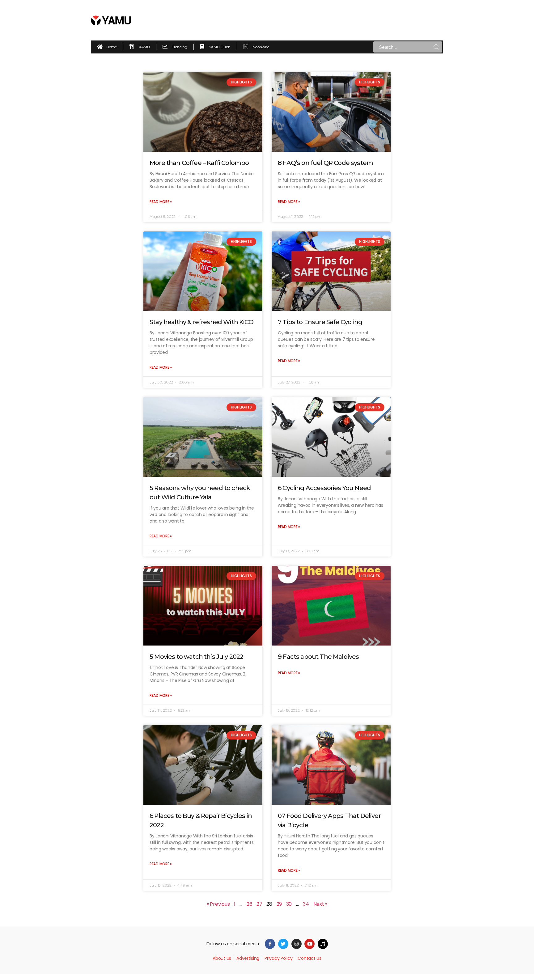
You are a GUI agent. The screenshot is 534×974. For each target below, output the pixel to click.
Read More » (161, 201)
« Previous (218, 904)
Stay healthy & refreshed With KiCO (201, 322)
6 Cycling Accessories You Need (324, 488)
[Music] (323, 944)
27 (259, 904)
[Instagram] (296, 944)
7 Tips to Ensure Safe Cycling (320, 322)
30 (289, 904)
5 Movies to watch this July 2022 (196, 656)
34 (306, 904)
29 (279, 904)
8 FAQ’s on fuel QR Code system (325, 163)
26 (249, 904)
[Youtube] (309, 944)
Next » (320, 904)
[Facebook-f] (270, 944)
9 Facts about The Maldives (318, 656)
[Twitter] (283, 944)
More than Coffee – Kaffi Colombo (199, 163)
